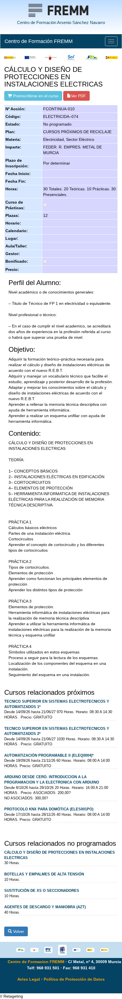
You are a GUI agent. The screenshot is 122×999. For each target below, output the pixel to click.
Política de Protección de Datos (74, 979)
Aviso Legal (28, 979)
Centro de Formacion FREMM (36, 961)
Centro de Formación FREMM (39, 41)
